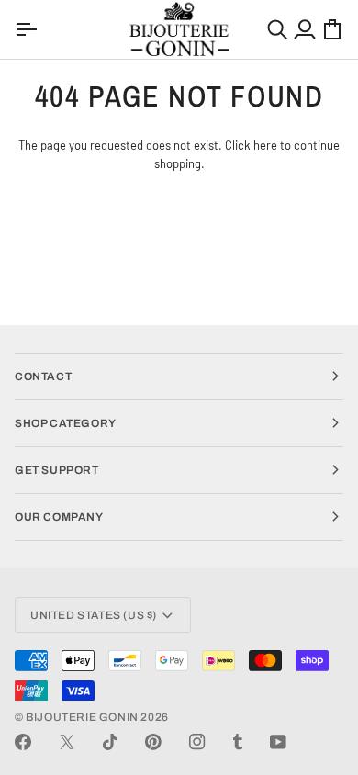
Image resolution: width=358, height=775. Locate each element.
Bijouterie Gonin (82, 717)
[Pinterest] (153, 742)
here (265, 145)
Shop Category (66, 423)
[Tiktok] (110, 742)
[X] (67, 742)
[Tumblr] (237, 742)
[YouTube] (278, 742)
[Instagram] (197, 742)
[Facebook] (23, 742)
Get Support (57, 470)
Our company (59, 517)
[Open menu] (28, 29)
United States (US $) (93, 615)
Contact (43, 376)
